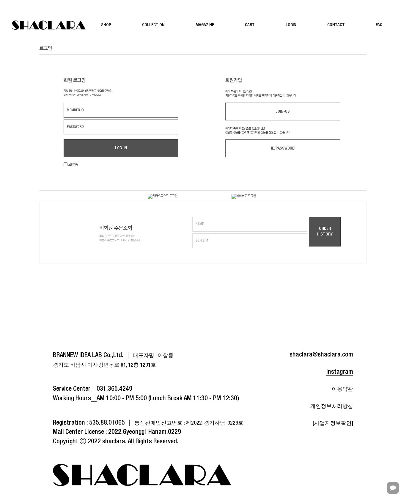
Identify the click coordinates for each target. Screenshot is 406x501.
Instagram (339, 372)
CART (250, 25)
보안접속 (72, 164)
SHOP (106, 25)
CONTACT (336, 25)
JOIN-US (283, 111)
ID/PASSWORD (283, 148)
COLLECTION (153, 25)
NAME (200, 224)
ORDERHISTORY (325, 231)
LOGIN (291, 25)
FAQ (379, 25)
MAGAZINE (205, 25)
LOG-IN (121, 148)
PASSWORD (75, 126)
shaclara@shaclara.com (321, 355)
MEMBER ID (75, 110)
